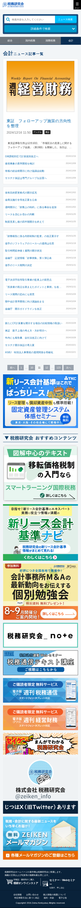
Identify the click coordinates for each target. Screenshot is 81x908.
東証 (47, 132)
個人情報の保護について (54, 894)
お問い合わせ (32, 894)
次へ (68, 367)
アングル (37, 132)
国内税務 (30, 40)
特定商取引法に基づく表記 (26, 898)
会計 (70, 40)
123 (58, 367)
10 (32, 367)
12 (46, 367)
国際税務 (50, 40)
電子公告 (63, 898)
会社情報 (17, 894)
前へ (12, 367)
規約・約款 (49, 898)
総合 (10, 40)
